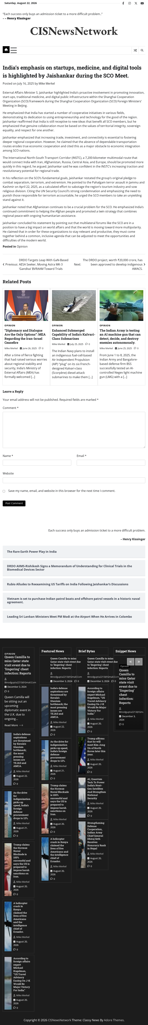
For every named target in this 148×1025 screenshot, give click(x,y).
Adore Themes (114, 1020)
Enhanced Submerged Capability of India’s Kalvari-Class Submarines (73, 334)
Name (8, 456)
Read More (11, 725)
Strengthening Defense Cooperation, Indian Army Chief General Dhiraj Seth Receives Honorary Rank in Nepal (96, 835)
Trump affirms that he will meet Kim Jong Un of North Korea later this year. (96, 746)
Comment (11, 408)
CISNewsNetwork (74, 30)
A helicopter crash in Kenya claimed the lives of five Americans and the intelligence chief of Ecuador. (20, 917)
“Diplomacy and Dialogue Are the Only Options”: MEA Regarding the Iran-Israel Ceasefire (25, 336)
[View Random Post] (135, 50)
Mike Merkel (47, 83)
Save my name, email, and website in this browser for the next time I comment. (61, 491)
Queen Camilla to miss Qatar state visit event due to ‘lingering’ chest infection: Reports (18, 665)
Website (8, 473)
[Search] (141, 50)
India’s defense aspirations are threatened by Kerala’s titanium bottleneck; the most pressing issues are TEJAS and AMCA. (22, 750)
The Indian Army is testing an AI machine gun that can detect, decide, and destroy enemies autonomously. (120, 336)
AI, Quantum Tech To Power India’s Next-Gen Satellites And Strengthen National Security (96, 788)
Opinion (22, 246)
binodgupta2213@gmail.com (20, 682)
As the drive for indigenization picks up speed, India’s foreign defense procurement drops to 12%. (21, 805)
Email (81, 456)
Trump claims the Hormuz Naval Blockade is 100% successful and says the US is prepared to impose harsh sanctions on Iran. (22, 860)
